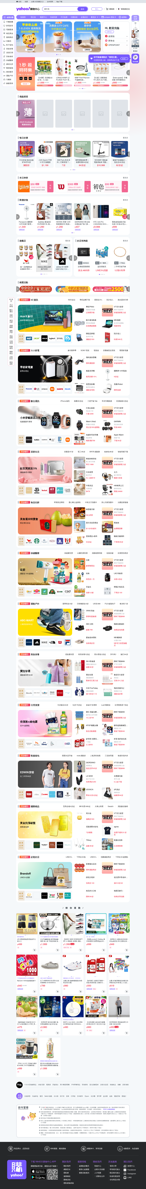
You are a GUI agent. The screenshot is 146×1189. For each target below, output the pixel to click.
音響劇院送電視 (109, 350)
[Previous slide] (17, 924)
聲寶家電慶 (123, 350)
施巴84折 (124, 654)
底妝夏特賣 (69, 654)
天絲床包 (35, 1096)
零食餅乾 (85, 1084)
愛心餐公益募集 (75, 502)
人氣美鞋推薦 (95, 755)
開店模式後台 (115, 1172)
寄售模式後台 (115, 1169)
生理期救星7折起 (121, 705)
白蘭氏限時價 (82, 553)
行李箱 (73, 1096)
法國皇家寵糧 (123, 502)
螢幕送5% (98, 299)
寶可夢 (99, 1096)
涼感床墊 (27, 1096)
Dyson (87, 1096)
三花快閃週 (109, 755)
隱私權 (66, 1172)
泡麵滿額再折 (106, 857)
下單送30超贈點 (121, 857)
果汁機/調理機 (64, 1084)
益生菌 (105, 1096)
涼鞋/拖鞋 (125, 1084)
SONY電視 (85, 350)
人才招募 (97, 1172)
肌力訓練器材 (94, 1084)
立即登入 (109, 32)
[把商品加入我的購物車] (35, 950)
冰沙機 (93, 1096)
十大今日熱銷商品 (30, 1084)
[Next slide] (36, 924)
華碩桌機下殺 (85, 299)
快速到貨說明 (115, 1176)
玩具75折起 (77, 705)
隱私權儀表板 (69, 1183)
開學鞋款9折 (68, 603)
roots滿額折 (81, 755)
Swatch (110, 806)
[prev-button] (18, 289)
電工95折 (81, 451)
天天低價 (63, 17)
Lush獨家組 (105, 705)
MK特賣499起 (84, 806)
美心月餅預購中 (107, 502)
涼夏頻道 (74, 17)
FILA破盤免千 (110, 603)
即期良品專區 (59, 502)
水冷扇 (56, 1096)
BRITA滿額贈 (95, 451)
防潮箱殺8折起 (122, 401)
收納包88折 (108, 451)
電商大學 (113, 1166)
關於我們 (67, 1166)
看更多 (135, 51)
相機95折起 (78, 401)
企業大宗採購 (99, 1169)
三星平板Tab (92, 401)
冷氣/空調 (41, 1084)
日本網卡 (80, 1096)
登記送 (33, 17)
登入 (96, 9)
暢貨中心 (43, 17)
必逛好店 (84, 17)
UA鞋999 (96, 603)
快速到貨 (53, 17)
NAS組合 (71, 299)
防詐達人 (110, 299)
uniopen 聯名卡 (110, 17)
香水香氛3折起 (100, 654)
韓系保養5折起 (84, 654)
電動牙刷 (117, 1096)
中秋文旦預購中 (91, 502)
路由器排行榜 (123, 299)
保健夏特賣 (68, 553)
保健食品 (113, 1084)
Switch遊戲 (48, 1096)
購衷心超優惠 (84, 1169)
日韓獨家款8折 (83, 603)
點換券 (23, 17)
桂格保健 (110, 553)
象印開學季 (72, 350)
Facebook (132, 1169)
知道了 (124, 58)
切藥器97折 (68, 451)
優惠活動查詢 (84, 1172)
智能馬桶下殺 (123, 451)
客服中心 (97, 1166)
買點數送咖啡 (123, 806)
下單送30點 (81, 857)
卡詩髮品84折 (62, 705)
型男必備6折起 (69, 806)
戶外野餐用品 (75, 1084)
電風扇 (96, 350)
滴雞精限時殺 (97, 553)
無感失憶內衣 (123, 755)
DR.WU (113, 654)
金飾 (110, 1096)
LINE (130, 1177)
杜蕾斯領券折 (123, 553)
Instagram (132, 1173)
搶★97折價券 (91, 705)
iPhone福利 (65, 401)
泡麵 (119, 1084)
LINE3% (69, 857)
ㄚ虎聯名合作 (99, 1176)
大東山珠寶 (99, 806)
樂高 (41, 1096)
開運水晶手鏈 (67, 755)
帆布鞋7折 (124, 603)
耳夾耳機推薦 (107, 401)
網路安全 (67, 1169)
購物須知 (67, 1179)
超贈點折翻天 (84, 1166)
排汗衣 (62, 1096)
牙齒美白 (55, 1084)
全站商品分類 (115, 1179)
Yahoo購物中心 (28, 9)
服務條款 (67, 1176)
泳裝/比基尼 (104, 1084)
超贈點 (124, 17)
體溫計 (124, 1096)
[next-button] (128, 289)
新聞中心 (131, 1166)
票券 (67, 1096)
